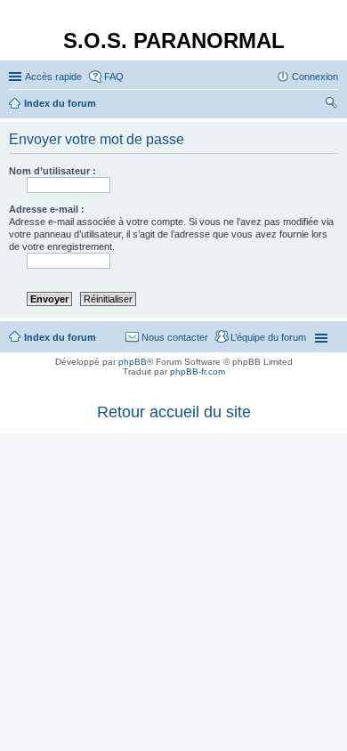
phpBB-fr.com (197, 371)
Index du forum (60, 337)
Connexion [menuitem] (315, 76)
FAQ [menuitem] (114, 76)
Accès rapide (53, 76)
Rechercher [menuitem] (331, 105)
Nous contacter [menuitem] (174, 337)
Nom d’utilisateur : (52, 171)
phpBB (132, 362)
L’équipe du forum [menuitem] (268, 337)
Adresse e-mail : (47, 209)
